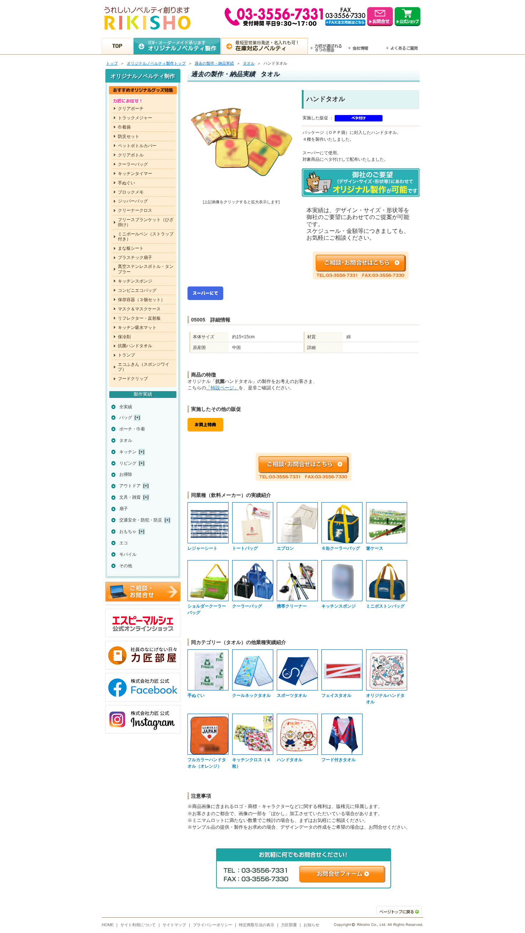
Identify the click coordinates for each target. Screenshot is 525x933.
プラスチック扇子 (135, 257)
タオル (249, 63)
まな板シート (131, 248)
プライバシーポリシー (212, 925)
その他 (125, 565)
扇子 (123, 508)
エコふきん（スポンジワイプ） (143, 367)
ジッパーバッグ (133, 201)
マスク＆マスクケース (139, 308)
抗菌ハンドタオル (135, 345)
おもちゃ (127, 531)
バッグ (125, 417)
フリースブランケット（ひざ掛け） (146, 222)
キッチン (127, 451)
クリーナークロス (135, 210)
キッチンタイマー (135, 173)
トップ (112, 63)
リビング (127, 463)
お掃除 (125, 474)
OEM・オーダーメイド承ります (182, 45)
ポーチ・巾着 (132, 428)
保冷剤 (124, 336)
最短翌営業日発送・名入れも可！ (267, 45)
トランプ (126, 355)
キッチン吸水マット (137, 327)
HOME (108, 925)
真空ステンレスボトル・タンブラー (146, 269)
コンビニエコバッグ (137, 290)
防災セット (128, 136)
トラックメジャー (135, 117)
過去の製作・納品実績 (214, 63)
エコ (123, 542)
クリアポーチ (131, 108)
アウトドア (130, 485)
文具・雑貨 (130, 497)
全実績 (125, 406)
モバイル (127, 554)
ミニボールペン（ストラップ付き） (146, 236)
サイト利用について (138, 925)
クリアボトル (131, 155)
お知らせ (311, 925)
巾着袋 (124, 127)
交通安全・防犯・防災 (140, 520)
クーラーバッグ (133, 164)
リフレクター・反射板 (139, 318)
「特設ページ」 (222, 387)
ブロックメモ (131, 192)
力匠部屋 (289, 925)
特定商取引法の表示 (256, 925)
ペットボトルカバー (137, 145)
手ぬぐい (126, 182)
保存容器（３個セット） (141, 299)
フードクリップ (133, 378)
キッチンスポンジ (135, 281)
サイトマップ (174, 925)
